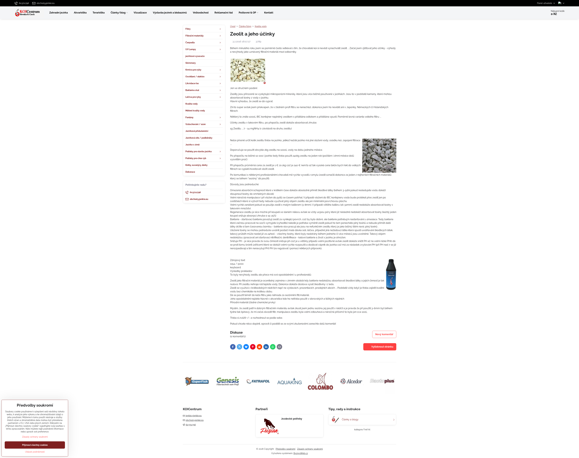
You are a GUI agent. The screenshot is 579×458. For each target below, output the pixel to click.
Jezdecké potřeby (291, 418)
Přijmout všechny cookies (35, 445)
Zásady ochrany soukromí (310, 449)
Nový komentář (384, 334)
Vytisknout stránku (382, 346)
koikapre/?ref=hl (362, 429)
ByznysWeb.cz (301, 453)
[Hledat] (538, 12)
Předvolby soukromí (285, 449)
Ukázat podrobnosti (35, 452)
